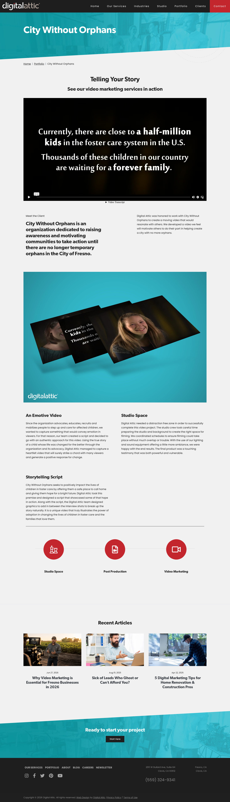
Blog (76, 767)
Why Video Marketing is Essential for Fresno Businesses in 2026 (52, 682)
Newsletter (104, 767)
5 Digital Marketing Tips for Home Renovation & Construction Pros (178, 682)
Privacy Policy (113, 797)
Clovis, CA (201, 770)
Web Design (82, 797)
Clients (200, 6)
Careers (88, 767)
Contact (220, 6)
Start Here (115, 739)
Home (95, 6)
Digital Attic (99, 797)
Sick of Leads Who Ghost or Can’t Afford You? (115, 680)
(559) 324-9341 (160, 780)
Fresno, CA (201, 767)
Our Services (116, 6)
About (66, 767)
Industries (141, 6)
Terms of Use (130, 797)
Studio (162, 6)
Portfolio (181, 6)
